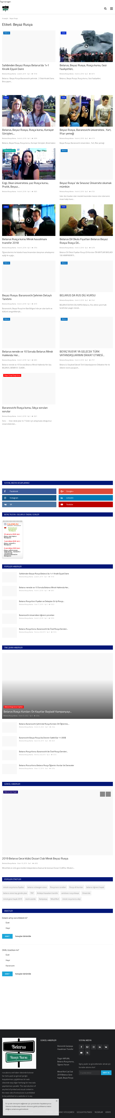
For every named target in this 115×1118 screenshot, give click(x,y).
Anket (7, 936)
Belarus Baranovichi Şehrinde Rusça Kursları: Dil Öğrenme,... (44, 723)
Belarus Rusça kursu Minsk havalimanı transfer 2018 (24, 241)
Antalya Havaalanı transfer (47, 893)
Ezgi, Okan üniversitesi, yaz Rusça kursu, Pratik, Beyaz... (25, 184)
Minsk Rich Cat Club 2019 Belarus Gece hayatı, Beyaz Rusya (65, 1074)
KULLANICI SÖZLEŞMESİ (64, 1112)
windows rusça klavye (70, 893)
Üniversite (86, 893)
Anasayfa (5, 18)
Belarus (6, 33)
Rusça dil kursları (76, 887)
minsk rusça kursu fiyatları (13, 887)
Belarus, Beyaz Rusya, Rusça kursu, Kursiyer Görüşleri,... (28, 131)
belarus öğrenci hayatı (95, 887)
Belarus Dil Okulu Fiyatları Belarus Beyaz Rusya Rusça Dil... (84, 241)
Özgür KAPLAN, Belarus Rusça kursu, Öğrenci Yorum (65, 1061)
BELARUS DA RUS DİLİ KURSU (78, 295)
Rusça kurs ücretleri (58, 887)
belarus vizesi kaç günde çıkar (15, 893)
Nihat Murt (55, 899)
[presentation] (102, 794)
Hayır (8, 928)
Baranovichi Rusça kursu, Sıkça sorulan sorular (25, 409)
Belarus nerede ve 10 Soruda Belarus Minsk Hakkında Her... (27, 353)
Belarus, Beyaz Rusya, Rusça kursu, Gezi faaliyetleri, (83, 67)
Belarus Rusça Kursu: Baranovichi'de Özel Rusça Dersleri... (43, 628)
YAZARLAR (99, 1112)
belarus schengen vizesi (37, 887)
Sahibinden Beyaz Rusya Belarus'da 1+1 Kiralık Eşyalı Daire (25, 67)
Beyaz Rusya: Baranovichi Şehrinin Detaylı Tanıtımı (27, 297)
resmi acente (30, 899)
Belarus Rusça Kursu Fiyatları (14, 707)
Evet (7, 922)
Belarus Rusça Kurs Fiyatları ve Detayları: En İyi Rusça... (41, 601)
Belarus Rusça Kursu (9, 74)
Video (63, 33)
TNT (32, 893)
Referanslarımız (9, 150)
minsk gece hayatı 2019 (12, 899)
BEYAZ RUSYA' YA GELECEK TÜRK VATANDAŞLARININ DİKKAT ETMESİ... (82, 353)
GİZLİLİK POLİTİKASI (84, 1112)
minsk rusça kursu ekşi (71, 899)
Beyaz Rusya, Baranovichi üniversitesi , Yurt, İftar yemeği (85, 131)
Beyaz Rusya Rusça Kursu (12, 375)
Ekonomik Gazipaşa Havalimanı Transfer (65, 1047)
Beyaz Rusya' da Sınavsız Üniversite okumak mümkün (85, 184)
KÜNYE (108, 1112)
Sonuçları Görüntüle (23, 936)
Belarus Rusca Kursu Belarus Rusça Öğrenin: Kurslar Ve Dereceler (46, 765)
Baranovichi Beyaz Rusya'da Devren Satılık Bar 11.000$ (42, 737)
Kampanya (43, 899)
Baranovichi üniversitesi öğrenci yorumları (36, 615)
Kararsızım (10, 965)
